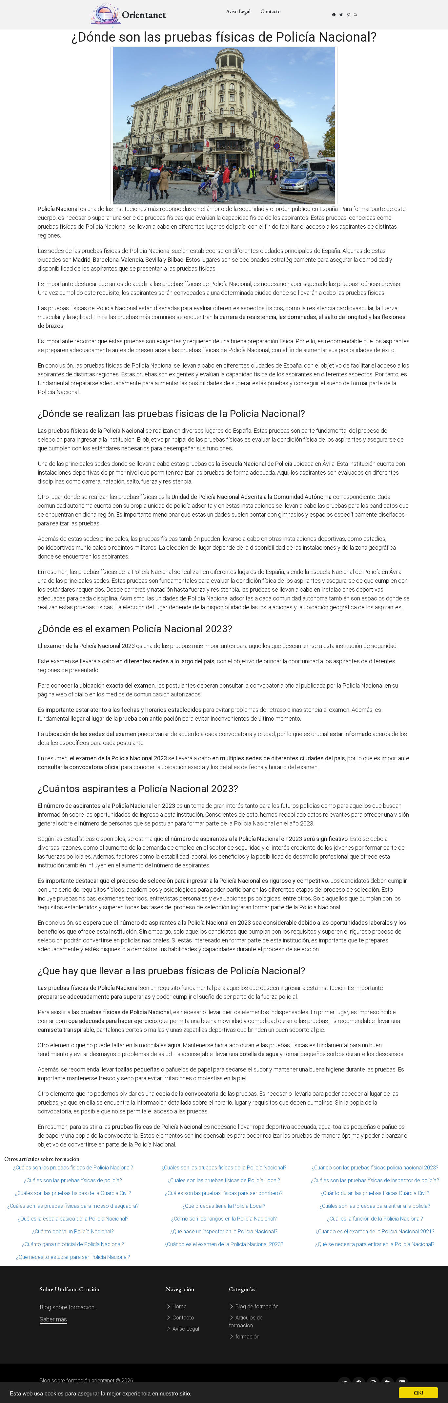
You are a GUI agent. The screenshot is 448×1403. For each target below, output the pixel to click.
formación (246, 1337)
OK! (418, 1393)
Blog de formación (256, 1306)
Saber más (53, 1319)
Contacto (270, 11)
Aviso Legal (238, 11)
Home (179, 1306)
